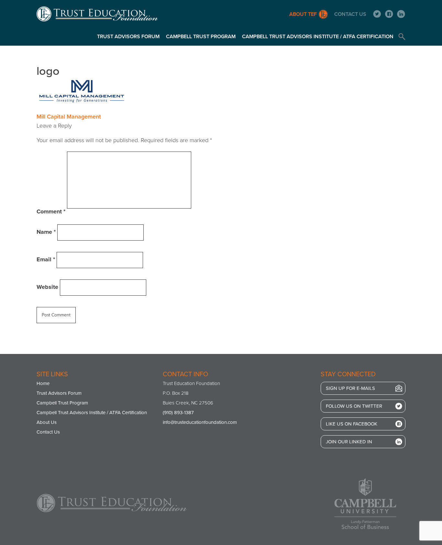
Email (46, 259)
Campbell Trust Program (201, 36)
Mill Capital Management (69, 116)
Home (43, 383)
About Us (47, 422)
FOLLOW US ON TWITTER (354, 406)
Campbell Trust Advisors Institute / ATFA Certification (317, 36)
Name (46, 231)
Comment (51, 211)
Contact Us (350, 14)
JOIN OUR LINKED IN (349, 442)
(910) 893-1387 (178, 412)
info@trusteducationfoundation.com (200, 422)
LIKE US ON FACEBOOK (351, 424)
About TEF (303, 14)
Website (47, 286)
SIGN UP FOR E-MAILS (350, 388)
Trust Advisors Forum (128, 36)
